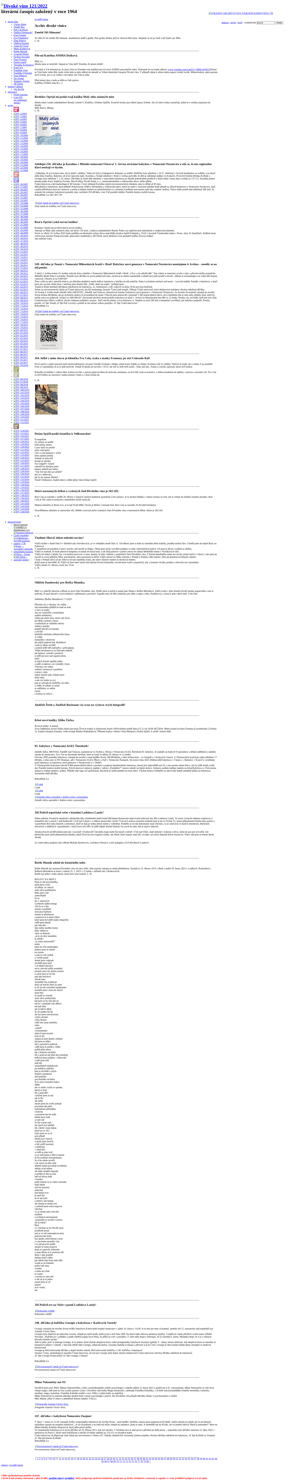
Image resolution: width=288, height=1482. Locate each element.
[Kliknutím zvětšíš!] (45, 1311)
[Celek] (39, 784)
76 (135, 1461)
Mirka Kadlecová (22, 48)
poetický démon (15, 86)
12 (60, 1458)
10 (54, 1458)
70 (117, 1461)
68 (111, 1461)
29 (111, 1458)
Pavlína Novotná (22, 57)
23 (93, 1458)
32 (120, 1458)
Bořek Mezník (20, 51)
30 (114, 1458)
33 (123, 1458)
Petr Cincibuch (21, 30)
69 (114, 1461)
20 (84, 1458)
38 (138, 1458)
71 (120, 1461)
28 (108, 1458)
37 (135, 1458)
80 (147, 1461)
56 (192, 1458)
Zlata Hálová (20, 40)
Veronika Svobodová (24, 65)
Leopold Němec (21, 54)
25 (99, 1458)
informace (12, 92)
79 (144, 1461)
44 (156, 1458)
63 (213, 1458)
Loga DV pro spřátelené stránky (20, 100)
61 (207, 1458)
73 (126, 1461)
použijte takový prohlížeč (61, 1478)
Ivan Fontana (20, 35)
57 (195, 1458)
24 (96, 1458)
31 (117, 1458)
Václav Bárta (20, 24)
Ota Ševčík (19, 89)
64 (216, 1458)
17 (75, 1458)
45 (159, 1458)
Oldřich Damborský (23, 32)
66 (105, 1461)
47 (165, 1458)
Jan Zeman (19, 78)
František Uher (21, 70)
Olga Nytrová (20, 59)
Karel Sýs (18, 67)
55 (189, 1458)
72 (123, 1461)
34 (126, 1458)
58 (198, 1458)
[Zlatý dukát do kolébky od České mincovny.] (57, 203)
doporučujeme (14, 522)
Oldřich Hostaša (21, 43)
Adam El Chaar (21, 46)
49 (171, 1458)
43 (153, 1458)
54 (186, 1458)
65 (102, 1461)
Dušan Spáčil (20, 62)
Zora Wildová (20, 75)
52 (180, 1458)
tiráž (240, 22)
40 (144, 1458)
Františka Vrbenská (23, 73)
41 (147, 1458)
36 (132, 1458)
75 (132, 1461)
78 (141, 1461)
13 (63, 1458)
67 (108, 1461)
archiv (233, 22)
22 (90, 1458)
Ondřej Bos (19, 27)
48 (168, 1458)
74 (129, 1461)
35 (129, 1458)
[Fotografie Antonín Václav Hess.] (52, 1404)
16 (72, 1458)
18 (78, 1458)
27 (105, 1458)
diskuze (225, 22)
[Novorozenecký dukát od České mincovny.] (56, 1446)
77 (138, 1461)
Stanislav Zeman (21, 81)
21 (87, 1458)
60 (204, 1458)
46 (162, 1458)
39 (141, 1458)
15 (69, 1458)
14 (66, 1458)
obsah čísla (13, 21)
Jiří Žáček (18, 84)
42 (150, 1458)
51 (177, 1458)
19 (81, 1458)
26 (102, 1458)
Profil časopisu (21, 94)
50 (174, 1458)
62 (210, 1458)
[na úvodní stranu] (24, 6)
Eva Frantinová (21, 38)
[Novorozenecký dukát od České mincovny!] (57, 1366)
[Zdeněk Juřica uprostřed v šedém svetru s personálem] (61, 797)
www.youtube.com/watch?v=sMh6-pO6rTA (189, 69)
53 (183, 1458)
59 (201, 1458)
